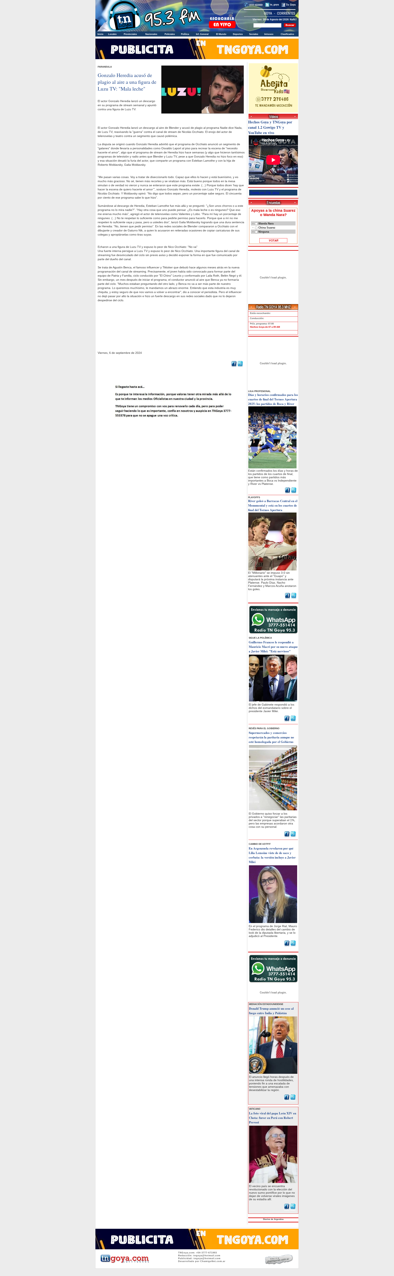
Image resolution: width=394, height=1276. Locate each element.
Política (185, 34)
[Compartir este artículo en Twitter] (240, 366)
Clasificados (287, 34)
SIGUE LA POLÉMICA (260, 638)
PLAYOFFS (254, 497)
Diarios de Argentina (273, 1219)
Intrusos (268, 34)
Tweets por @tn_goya (264, 192)
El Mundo (221, 34)
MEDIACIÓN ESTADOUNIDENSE (266, 1004)
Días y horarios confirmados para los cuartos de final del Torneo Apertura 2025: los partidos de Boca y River (273, 399)
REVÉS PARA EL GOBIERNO (264, 728)
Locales (112, 34)
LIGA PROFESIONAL (259, 391)
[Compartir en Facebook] (234, 366)
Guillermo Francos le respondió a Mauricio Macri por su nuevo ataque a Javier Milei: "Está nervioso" (273, 646)
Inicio (100, 34)
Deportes (238, 34)
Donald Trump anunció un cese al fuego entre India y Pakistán (271, 1010)
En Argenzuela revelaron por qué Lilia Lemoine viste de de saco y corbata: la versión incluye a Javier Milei (272, 855)
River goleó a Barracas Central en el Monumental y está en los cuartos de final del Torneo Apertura (272, 505)
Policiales (170, 34)
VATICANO (254, 1109)
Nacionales (151, 34)
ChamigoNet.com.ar (212, 1261)
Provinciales (130, 34)
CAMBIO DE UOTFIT (260, 844)
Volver (171, 428)
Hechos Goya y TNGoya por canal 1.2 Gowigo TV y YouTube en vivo (270, 127)
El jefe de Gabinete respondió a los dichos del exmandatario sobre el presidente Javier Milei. (271, 708)
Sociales (253, 34)
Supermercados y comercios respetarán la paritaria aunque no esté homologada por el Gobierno (271, 737)
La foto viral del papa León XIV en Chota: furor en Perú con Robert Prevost (272, 1117)
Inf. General (202, 34)
